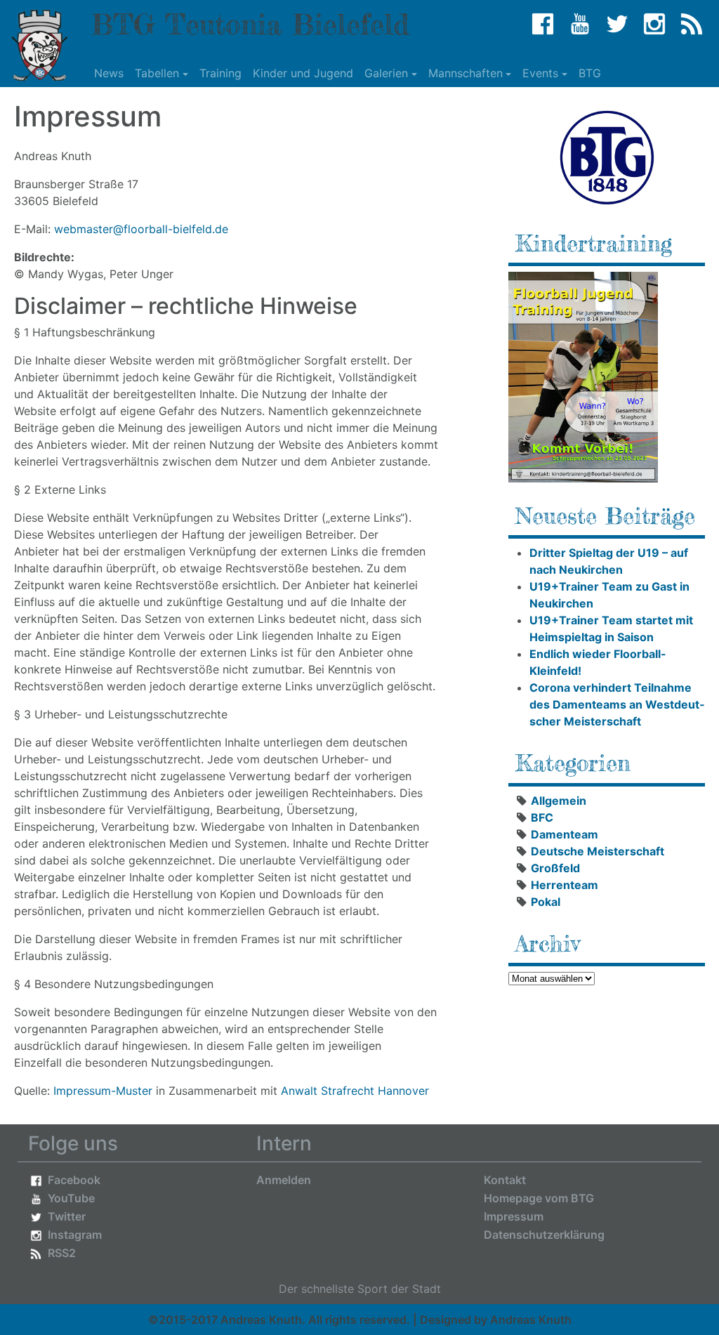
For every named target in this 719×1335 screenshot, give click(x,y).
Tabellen (157, 73)
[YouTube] (580, 24)
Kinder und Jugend (303, 73)
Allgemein (558, 801)
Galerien (386, 73)
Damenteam (564, 834)
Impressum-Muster (102, 1091)
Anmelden (283, 1180)
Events (540, 73)
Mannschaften (465, 73)
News (109, 73)
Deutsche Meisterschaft (597, 851)
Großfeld (555, 868)
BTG (590, 73)
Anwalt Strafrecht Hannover (355, 1091)
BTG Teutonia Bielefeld (250, 24)
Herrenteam (564, 885)
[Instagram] (654, 24)
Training (220, 73)
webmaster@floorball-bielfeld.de (141, 229)
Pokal (545, 902)
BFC (542, 817)
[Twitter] (617, 24)
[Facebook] (543, 24)
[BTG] (606, 157)
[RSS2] (691, 24)
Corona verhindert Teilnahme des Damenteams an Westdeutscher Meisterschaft (616, 704)
